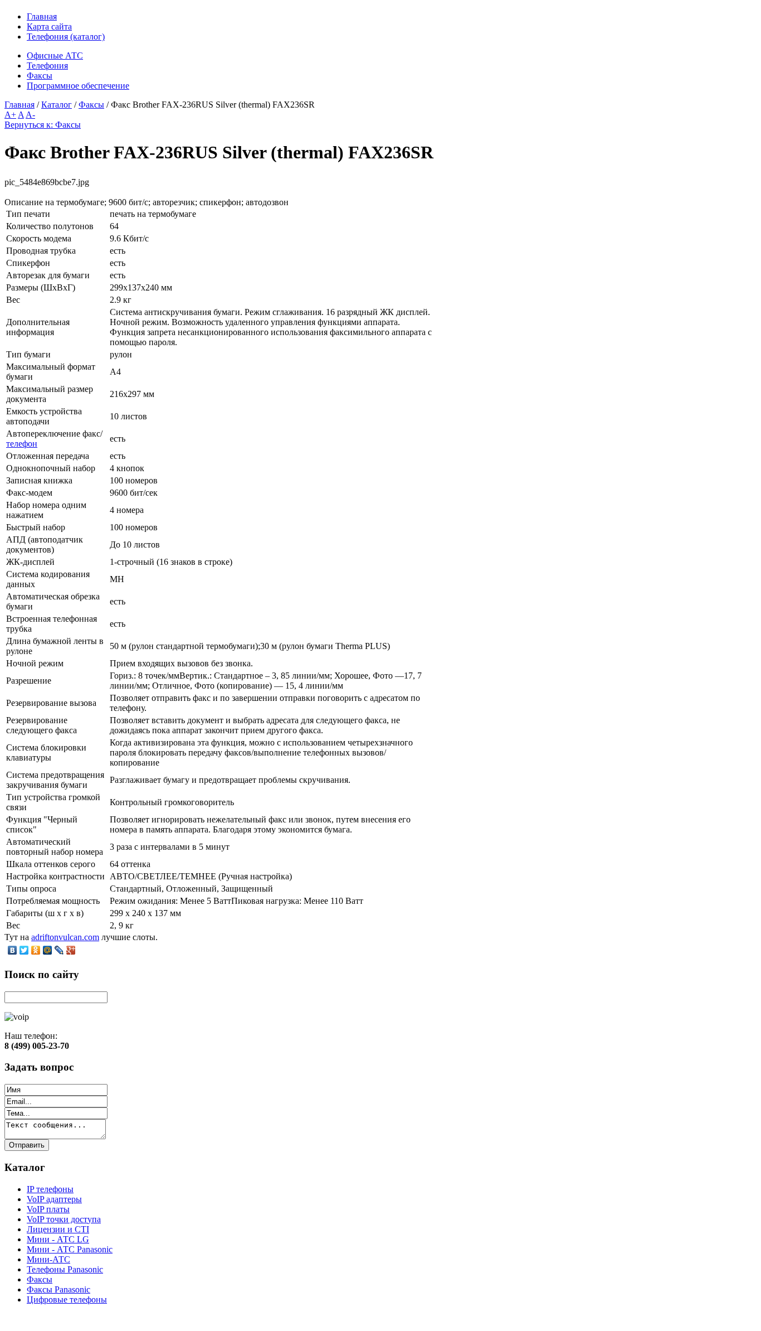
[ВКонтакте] (12, 950)
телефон (21, 443)
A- (30, 114)
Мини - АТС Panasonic (70, 1249)
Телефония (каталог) (66, 36)
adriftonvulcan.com (65, 937)
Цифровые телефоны (67, 1299)
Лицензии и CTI (58, 1229)
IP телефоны (50, 1189)
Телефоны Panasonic (65, 1269)
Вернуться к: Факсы (42, 124)
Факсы (91, 104)
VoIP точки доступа (64, 1219)
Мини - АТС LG (58, 1239)
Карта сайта (49, 26)
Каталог (56, 104)
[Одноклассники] (36, 950)
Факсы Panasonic (58, 1289)
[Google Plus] (71, 950)
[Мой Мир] (47, 950)
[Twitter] (24, 950)
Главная (42, 16)
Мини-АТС (48, 1259)
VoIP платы (48, 1209)
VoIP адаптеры (54, 1199)
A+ (10, 114)
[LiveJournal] (59, 950)
